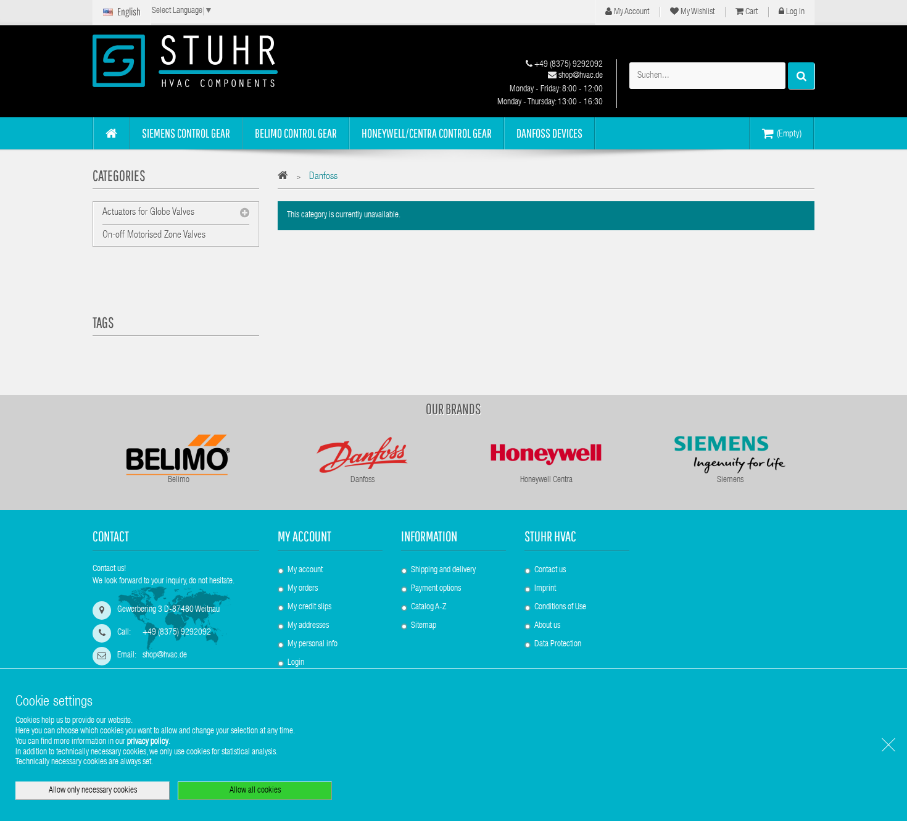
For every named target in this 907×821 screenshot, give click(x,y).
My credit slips (309, 607)
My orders (303, 589)
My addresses (308, 626)
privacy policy (147, 742)
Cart (750, 12)
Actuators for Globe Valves (148, 213)
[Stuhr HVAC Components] (207, 61)
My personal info (313, 644)
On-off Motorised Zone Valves (153, 236)
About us (547, 626)
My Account (630, 12)
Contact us (550, 570)
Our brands (453, 408)
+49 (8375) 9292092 (567, 64)
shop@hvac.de (580, 76)
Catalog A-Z (428, 607)
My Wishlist (696, 12)
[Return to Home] (286, 177)
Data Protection (557, 644)
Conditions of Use (560, 607)
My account (304, 536)
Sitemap (423, 626)
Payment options (436, 589)
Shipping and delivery (443, 570)
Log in (794, 12)
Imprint (545, 589)
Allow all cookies (255, 790)
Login (296, 663)
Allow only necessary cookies (93, 790)
